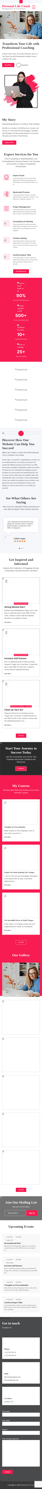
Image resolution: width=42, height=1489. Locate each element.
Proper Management (21, 207)
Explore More (9, 142)
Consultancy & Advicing (23, 221)
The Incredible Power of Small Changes (18, 920)
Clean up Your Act (13, 709)
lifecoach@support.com (12, 1377)
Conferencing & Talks (22, 255)
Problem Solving (20, 238)
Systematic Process (21, 192)
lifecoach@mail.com (11, 1380)
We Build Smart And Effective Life (20, 1132)
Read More (8, 65)
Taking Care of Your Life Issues (19, 1025)
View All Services (21, 271)
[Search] (39, 7)
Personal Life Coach (16, 6)
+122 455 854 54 (10, 1355)
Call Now (21, 768)
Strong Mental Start (14, 607)
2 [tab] (21, 548)
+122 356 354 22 (10, 1352)
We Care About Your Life (17, 1060)
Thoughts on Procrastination (14, 827)
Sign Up (32, 1213)
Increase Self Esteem (15, 658)
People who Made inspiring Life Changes (19, 872)
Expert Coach (18, 175)
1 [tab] (19, 548)
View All (21, 735)
